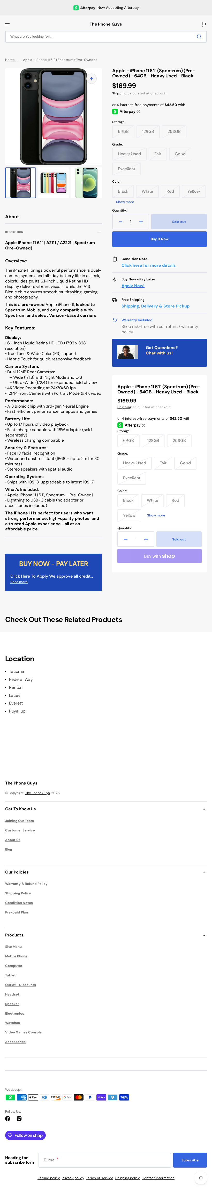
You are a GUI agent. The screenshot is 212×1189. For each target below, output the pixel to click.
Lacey (14, 695)
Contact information (158, 1178)
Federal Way (21, 679)
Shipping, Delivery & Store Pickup (156, 306)
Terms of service (99, 1178)
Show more (125, 202)
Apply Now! (133, 285)
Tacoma (16, 671)
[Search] (200, 36)
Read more (19, 582)
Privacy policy (73, 1178)
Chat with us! (159, 353)
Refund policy (48, 1178)
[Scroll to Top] (200, 1156)
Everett (16, 703)
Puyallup (17, 711)
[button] (7, 24)
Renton (15, 687)
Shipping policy (127, 1178)
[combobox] (106, 37)
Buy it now (160, 239)
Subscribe (190, 1160)
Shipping (119, 93)
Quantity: (119, 210)
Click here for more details (149, 265)
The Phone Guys (37, 793)
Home (10, 60)
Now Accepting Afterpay (118, 7)
